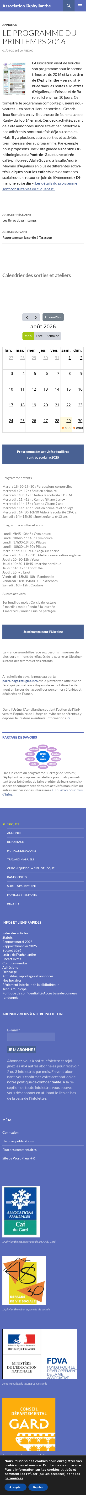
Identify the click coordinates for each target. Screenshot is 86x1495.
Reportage (15, 841)
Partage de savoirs (21, 850)
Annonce (9, 24)
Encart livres (11, 959)
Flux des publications (18, 1141)
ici (68, 718)
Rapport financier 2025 (19, 946)
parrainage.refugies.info (20, 681)
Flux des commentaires (19, 1150)
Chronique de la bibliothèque (30, 868)
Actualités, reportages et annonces (27, 976)
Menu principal (80, 5)
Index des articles (15, 933)
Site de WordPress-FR (18, 1158)
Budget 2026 (11, 950)
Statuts (7, 937)
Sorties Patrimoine (22, 886)
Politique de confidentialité (22, 993)
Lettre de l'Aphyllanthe (19, 954)
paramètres (14, 1478)
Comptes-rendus (14, 963)
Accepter (15, 1487)
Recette (13, 903)
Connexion (10, 1132)
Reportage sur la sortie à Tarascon (27, 234)
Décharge (9, 972)
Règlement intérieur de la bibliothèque (30, 985)
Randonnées (17, 877)
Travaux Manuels (20, 859)
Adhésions (10, 967)
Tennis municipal (14, 989)
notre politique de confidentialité (34, 1082)
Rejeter (38, 1487)
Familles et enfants (22, 894)
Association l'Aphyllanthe (26, 5)
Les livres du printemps (19, 217)
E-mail (13, 1030)
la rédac (26, 50)
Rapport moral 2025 (17, 942)
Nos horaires (12, 980)
